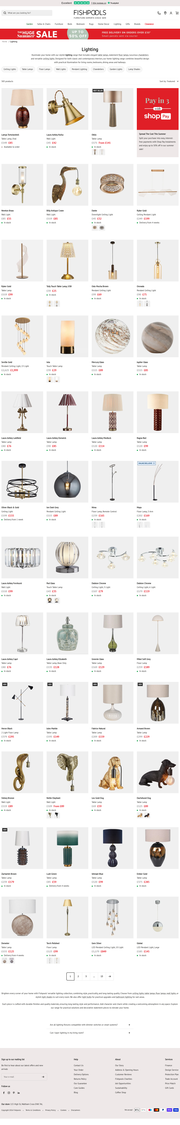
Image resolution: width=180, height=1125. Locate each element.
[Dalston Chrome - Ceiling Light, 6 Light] (158, 557)
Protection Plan (172, 1074)
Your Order (78, 1070)
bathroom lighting (124, 997)
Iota (48, 362)
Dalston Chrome (99, 583)
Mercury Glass (98, 362)
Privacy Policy (50, 1110)
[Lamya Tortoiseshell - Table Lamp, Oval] (22, 109)
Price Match (170, 1083)
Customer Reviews (123, 1074)
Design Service (171, 1070)
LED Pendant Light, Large (148, 947)
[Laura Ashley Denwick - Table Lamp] (67, 412)
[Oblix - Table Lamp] (112, 109)
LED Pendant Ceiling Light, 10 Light (107, 947)
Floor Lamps (44, 69)
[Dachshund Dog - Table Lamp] (158, 772)
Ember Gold (142, 874)
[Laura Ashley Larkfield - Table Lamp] (22, 412)
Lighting (117, 24)
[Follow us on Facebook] (3, 1092)
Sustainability (121, 1088)
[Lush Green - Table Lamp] (67, 848)
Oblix (94, 134)
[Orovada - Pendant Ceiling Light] (158, 260)
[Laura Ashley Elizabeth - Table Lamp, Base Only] (67, 633)
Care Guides (79, 1088)
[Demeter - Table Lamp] (22, 917)
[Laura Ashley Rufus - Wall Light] (67, 109)
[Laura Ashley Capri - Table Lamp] (22, 633)
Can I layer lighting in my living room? (67, 1032)
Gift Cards (169, 1088)
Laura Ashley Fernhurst (11, 583)
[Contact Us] (159, 13)
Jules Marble (52, 728)
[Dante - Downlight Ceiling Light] (112, 185)
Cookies (63, 1110)
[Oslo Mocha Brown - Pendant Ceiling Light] (112, 260)
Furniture (59, 24)
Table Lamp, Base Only (56, 663)
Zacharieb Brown (8, 874)
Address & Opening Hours (126, 1070)
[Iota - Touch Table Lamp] (67, 336)
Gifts (128, 24)
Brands (137, 24)
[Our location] (165, 12)
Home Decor (103, 24)
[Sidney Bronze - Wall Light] (22, 772)
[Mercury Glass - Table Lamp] (112, 336)
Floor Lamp (142, 663)
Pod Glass (51, 583)
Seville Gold (6, 362)
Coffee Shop (120, 1092)
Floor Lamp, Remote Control (104, 511)
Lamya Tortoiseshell (10, 134)
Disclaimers (75, 1110)
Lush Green (52, 874)
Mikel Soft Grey (144, 659)
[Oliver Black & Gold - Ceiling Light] (22, 482)
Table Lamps (27, 69)
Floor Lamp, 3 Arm (145, 511)
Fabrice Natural (98, 728)
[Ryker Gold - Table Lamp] (22, 260)
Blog (76, 1092)
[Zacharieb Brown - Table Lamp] (22, 848)
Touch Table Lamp (54, 366)
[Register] (43, 1077)
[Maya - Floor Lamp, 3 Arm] (158, 482)
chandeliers (143, 55)
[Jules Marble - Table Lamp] (67, 703)
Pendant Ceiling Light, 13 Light (15, 366)
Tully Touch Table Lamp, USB (59, 286)
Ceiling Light (7, 511)
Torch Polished (53, 943)
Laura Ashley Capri (9, 659)
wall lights (171, 993)
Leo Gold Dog (98, 798)
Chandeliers (98, 69)
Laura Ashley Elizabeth (57, 659)
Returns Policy (80, 1079)
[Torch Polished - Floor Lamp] (67, 917)
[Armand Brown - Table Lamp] (158, 703)
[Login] (171, 13)
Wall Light (51, 138)
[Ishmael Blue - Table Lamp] (112, 848)
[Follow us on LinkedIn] (18, 1092)
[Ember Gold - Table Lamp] (158, 848)
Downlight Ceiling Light (102, 214)
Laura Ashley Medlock (101, 438)
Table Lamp (97, 138)
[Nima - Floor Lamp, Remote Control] (112, 482)
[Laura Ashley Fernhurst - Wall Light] (22, 557)
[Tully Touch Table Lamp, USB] (67, 260)
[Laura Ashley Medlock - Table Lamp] (112, 412)
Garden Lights (116, 69)
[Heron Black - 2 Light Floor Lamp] (22, 703)
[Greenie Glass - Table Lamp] (112, 633)
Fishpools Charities (123, 1079)
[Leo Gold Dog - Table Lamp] (112, 772)
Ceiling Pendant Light (146, 214)
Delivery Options (81, 1074)
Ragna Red (141, 438)
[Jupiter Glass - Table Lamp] (158, 336)
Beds (70, 24)
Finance (168, 1065)
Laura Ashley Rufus (55, 134)
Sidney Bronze (7, 798)
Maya (139, 507)
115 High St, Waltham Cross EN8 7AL (26, 1104)
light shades (47, 997)
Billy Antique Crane (55, 210)
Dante (94, 210)
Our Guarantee (80, 1083)
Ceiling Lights (10, 69)
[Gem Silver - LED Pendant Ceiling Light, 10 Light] (112, 917)
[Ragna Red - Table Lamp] (158, 412)
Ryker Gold (142, 210)
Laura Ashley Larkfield (11, 438)
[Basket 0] (177, 13)
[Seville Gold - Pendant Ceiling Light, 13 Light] (22, 336)
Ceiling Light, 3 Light (101, 587)
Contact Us (78, 1065)
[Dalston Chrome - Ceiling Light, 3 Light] (112, 557)
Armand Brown (143, 728)
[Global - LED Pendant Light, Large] (158, 917)
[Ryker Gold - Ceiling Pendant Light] (158, 185)
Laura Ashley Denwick (56, 438)
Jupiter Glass (142, 362)
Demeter (5, 943)
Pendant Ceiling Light (101, 290)
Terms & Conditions (33, 1110)
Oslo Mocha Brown (100, 286)
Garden (29, 24)
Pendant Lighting (79, 69)
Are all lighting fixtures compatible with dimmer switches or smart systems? (84, 1024)
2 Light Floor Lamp (9, 732)
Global (139, 943)
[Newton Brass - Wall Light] (22, 185)
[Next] (110, 976)
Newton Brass (7, 210)
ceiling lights (48, 58)
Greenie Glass (98, 659)
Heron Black (6, 728)
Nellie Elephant (53, 798)
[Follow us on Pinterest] (13, 1092)
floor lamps (124, 55)
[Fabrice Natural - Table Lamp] (112, 703)
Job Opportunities (123, 1083)
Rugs (91, 24)
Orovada (140, 286)
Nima (94, 507)
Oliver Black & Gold (10, 507)
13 (102, 976)
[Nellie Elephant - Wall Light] (67, 772)
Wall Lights (61, 69)
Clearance (149, 24)
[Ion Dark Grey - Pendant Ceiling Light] (67, 482)
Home (4, 41)
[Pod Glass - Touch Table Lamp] (67, 557)
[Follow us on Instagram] (8, 1092)
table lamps (103, 55)
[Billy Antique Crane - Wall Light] (67, 185)
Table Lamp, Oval (8, 138)
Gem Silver (96, 943)
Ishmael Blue (97, 874)
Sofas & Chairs (43, 24)
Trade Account (171, 1079)
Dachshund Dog (144, 798)
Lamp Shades (134, 69)
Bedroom (80, 24)
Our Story (119, 1065)
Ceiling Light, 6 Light (146, 587)
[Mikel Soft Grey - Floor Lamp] (158, 633)
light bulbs (87, 997)
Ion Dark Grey (53, 507)
